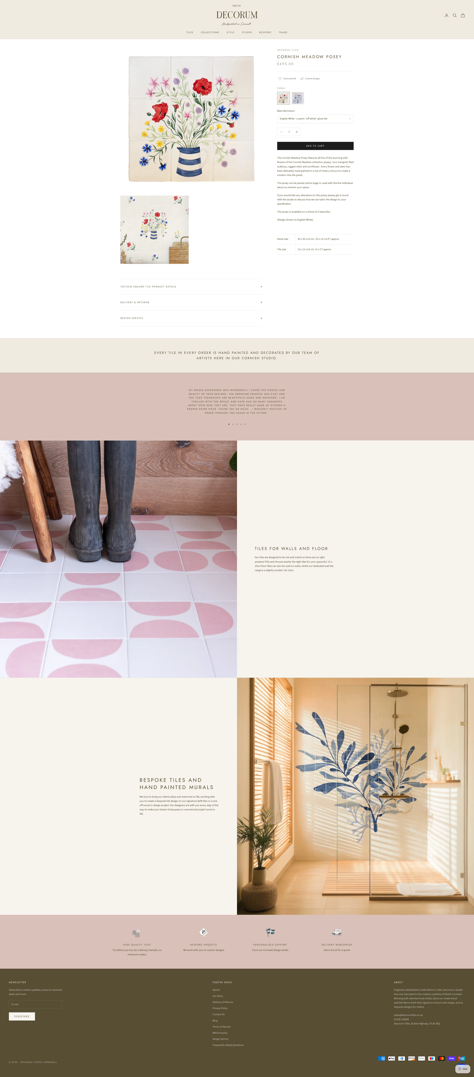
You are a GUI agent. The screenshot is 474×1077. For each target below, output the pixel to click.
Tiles (189, 32)
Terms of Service (222, 1027)
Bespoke (265, 32)
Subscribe (22, 1016)
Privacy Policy (220, 1008)
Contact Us (219, 1014)
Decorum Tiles (288, 50)
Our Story (218, 996)
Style (231, 32)
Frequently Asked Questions (228, 1045)
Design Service (220, 1039)
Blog (215, 1021)
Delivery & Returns (223, 1002)
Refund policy (220, 1033)
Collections (210, 32)
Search (216, 990)
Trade (283, 32)
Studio (247, 32)
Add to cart (315, 146)
